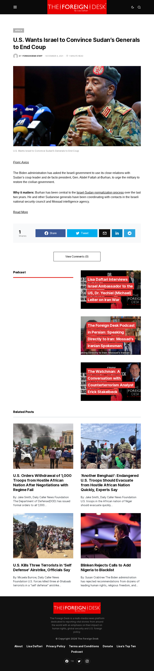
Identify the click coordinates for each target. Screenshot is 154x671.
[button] (15, 7)
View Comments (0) (77, 256)
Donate (108, 646)
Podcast (77, 651)
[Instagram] (87, 661)
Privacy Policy (55, 646)
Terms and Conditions (84, 646)
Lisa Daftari (34, 646)
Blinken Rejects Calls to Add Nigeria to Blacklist (106, 567)
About (18, 646)
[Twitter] (79, 661)
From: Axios (21, 162)
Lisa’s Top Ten (126, 646)
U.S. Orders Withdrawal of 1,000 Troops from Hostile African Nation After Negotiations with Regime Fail (42, 482)
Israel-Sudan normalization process (100, 192)
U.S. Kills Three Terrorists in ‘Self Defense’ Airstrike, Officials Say (42, 567)
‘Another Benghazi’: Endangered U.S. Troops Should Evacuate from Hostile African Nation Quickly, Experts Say (110, 482)
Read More (20, 212)
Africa (18, 30)
